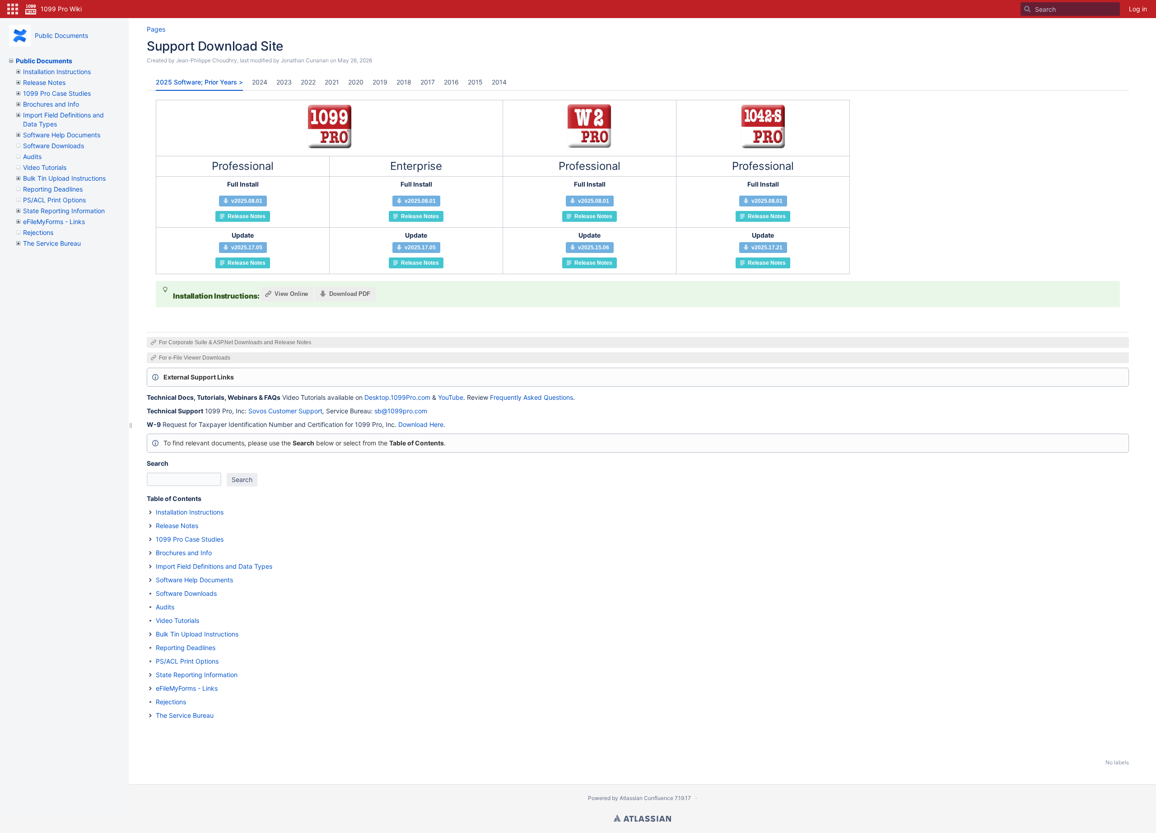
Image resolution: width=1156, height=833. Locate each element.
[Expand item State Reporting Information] (150, 675)
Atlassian (642, 818)
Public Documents (61, 35)
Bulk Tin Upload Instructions (64, 178)
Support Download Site (215, 46)
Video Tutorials (44, 167)
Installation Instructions (57, 71)
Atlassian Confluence (646, 798)
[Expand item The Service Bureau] (150, 715)
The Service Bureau (52, 243)
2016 (451, 82)
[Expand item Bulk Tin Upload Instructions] (150, 634)
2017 (427, 82)
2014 (499, 82)
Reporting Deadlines (53, 189)
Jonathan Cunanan (305, 60)
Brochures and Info (51, 104)
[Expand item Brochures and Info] (150, 553)
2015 (475, 82)
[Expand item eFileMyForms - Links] (150, 688)
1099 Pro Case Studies (57, 93)
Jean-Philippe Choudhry (206, 60)
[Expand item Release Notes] (150, 525)
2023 (284, 82)
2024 (259, 82)
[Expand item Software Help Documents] (150, 580)
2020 (356, 82)
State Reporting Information (64, 211)
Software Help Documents (61, 135)
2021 (332, 82)
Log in (1138, 9)
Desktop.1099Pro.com (397, 397)
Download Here (420, 424)
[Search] (1027, 9)
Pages (156, 29)
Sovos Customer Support (285, 411)
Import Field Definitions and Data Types (214, 566)
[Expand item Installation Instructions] (150, 512)
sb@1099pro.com (400, 411)
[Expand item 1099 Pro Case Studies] (150, 539)
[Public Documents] (20, 36)
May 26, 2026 (355, 60)
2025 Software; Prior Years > (199, 82)
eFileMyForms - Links (54, 221)
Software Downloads (53, 146)
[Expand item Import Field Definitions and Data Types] (150, 566)
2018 (403, 82)
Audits (32, 156)
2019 (380, 82)
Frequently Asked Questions (531, 397)
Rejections (38, 232)
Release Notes (44, 82)
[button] (13, 9)
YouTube (450, 397)
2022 (308, 82)
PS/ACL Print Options (54, 200)
